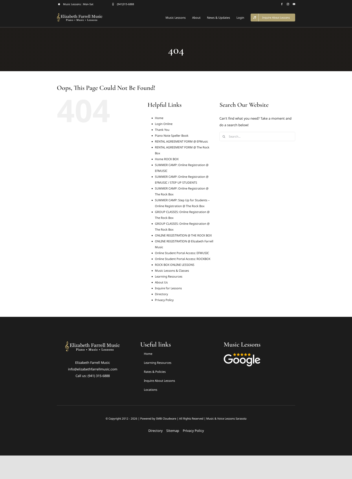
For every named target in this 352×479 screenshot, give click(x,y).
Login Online (164, 124)
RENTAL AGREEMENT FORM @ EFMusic (181, 141)
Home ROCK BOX (167, 159)
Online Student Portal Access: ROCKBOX (182, 259)
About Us (161, 282)
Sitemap (172, 430)
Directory (161, 294)
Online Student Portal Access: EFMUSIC (182, 253)
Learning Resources (168, 276)
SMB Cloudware (166, 418)
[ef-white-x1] (92, 342)
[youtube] (294, 4)
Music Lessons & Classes (172, 271)
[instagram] (288, 4)
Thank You (162, 130)
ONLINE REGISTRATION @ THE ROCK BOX (183, 235)
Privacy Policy (164, 300)
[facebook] (282, 4)
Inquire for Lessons (168, 288)
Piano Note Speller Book (171, 136)
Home (159, 118)
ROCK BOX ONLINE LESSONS (174, 265)
